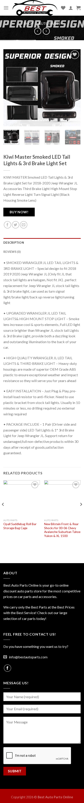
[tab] (42, 242)
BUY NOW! (19, 212)
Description (13, 242)
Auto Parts (49, 23)
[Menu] (6, 7)
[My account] (71, 8)
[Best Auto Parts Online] (35, 8)
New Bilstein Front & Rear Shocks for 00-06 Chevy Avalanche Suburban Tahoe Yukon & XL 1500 (62, 530)
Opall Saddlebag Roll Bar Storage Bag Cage (20, 526)
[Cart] (78, 8)
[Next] (73, 87)
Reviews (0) (12, 252)
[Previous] (10, 87)
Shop (29, 23)
